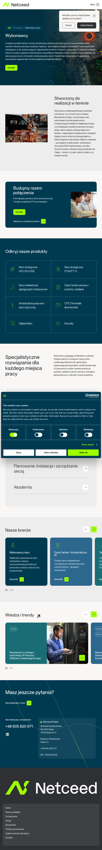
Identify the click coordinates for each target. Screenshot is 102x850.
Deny (18, 452)
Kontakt (8, 838)
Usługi (8, 821)
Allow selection (51, 452)
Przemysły (18, 28)
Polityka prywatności (14, 829)
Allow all (83, 452)
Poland (68, 25)
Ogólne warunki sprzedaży (17, 833)
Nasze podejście (12, 812)
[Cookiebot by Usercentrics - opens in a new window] (87, 396)
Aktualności (10, 825)
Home (9, 28)
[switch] (38, 435)
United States (86, 25)
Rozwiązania (11, 816)
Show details (88, 444)
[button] (94, 529)
